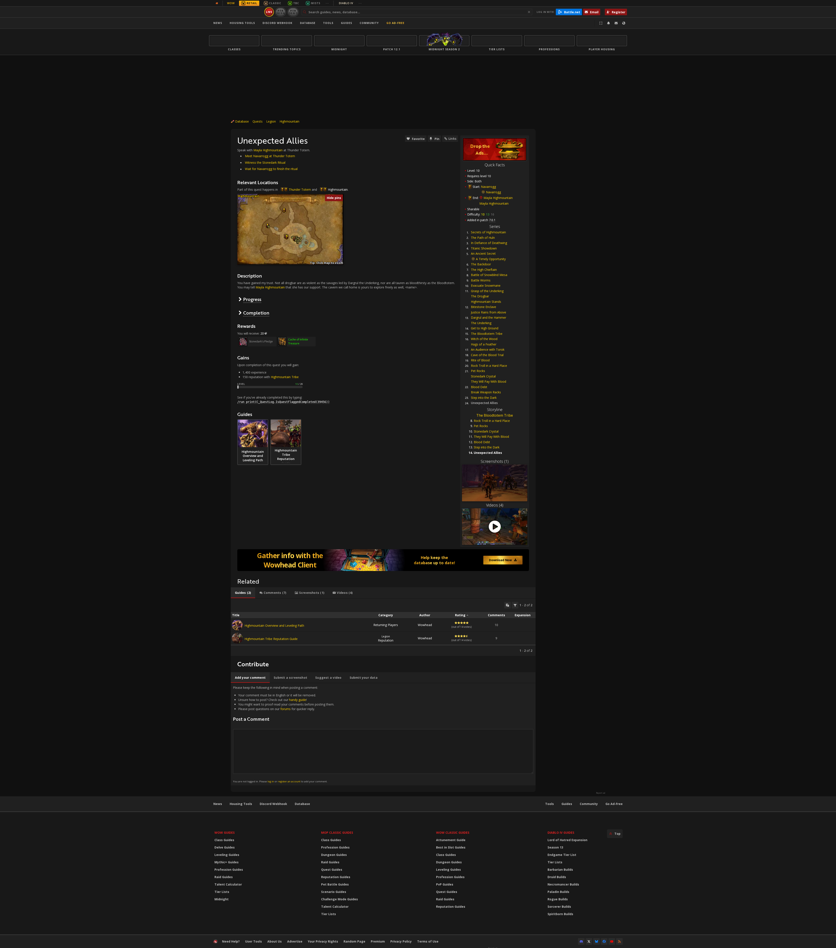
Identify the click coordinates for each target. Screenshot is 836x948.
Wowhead (425, 625)
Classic (275, 3)
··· (327, 3)
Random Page (354, 941)
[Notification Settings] (608, 23)
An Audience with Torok (487, 349)
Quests (258, 121)
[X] (589, 941)
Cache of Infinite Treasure (298, 341)
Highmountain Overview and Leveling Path (274, 625)
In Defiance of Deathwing (489, 243)
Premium (378, 941)
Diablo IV (350, 3)
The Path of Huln (483, 238)
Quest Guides (331, 869)
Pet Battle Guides (335, 884)
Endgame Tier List (562, 855)
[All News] (216, 3)
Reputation (385, 638)
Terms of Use (427, 941)
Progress (252, 299)
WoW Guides (224, 832)
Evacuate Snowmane (486, 285)
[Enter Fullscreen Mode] (601, 23)
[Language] (623, 23)
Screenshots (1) (495, 461)
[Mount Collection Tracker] (383, 560)
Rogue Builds (558, 899)
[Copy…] (507, 605)
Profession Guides (228, 869)
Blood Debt (479, 387)
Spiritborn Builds (560, 914)
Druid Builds (557, 877)
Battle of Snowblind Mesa (489, 275)
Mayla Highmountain (498, 198)
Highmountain (289, 121)
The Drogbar (480, 296)
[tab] (243, 592)
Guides (346, 23)
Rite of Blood (480, 360)
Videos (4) (494, 505)
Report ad (600, 793)
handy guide (297, 700)
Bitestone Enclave (483, 307)
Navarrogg (488, 187)
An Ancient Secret (483, 253)
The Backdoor (481, 264)
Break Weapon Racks (486, 392)
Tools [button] (328, 23)
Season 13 (555, 847)
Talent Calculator (228, 884)
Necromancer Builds (563, 884)
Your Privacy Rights (323, 941)
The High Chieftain (484, 270)
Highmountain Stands (486, 302)
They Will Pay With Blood (488, 381)
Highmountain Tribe (285, 377)
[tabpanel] (383, 627)
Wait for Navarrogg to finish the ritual (271, 169)
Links (452, 138)
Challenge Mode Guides (339, 899)
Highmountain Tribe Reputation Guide (271, 639)
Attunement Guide (450, 840)
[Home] (236, 12)
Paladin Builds (558, 892)
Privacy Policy (401, 941)
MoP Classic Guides (337, 832)
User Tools (253, 941)
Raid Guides (223, 877)
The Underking (481, 323)
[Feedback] (616, 23)
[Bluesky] (596, 941)
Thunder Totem (300, 189)
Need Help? (231, 941)
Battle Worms (480, 280)
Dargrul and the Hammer (488, 317)
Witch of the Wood (484, 339)
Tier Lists (221, 892)
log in (271, 781)
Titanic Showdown (484, 248)
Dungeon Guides (334, 855)
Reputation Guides (335, 877)
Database (307, 23)
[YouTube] (611, 941)
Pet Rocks (478, 371)
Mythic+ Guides (226, 862)
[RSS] (619, 941)
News (217, 23)
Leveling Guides (226, 855)
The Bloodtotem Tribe (486, 334)
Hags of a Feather (483, 344)
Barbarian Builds (560, 869)
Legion (271, 121)
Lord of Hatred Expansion (567, 840)
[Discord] (581, 941)
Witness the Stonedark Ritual (265, 162)
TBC (296, 3)
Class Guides (224, 840)
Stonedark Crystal (483, 376)
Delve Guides (224, 847)
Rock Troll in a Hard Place (489, 366)
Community (369, 23)
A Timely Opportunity (491, 259)
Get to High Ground (484, 328)
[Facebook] (604, 941)
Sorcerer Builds (559, 906)
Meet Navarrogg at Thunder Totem (270, 156)
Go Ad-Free (395, 23)
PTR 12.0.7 (293, 12)
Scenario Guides (333, 892)
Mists (315, 3)
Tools (549, 804)
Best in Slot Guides (450, 847)
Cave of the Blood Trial (487, 355)
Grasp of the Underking (487, 291)
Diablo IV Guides (561, 832)
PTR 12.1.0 (280, 12)
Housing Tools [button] (242, 23)
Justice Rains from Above (488, 312)
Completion (256, 312)
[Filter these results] (515, 605)
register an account (289, 781)
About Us (274, 941)
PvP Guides (444, 884)
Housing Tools (241, 804)
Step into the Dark (484, 398)
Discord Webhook (277, 23)
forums (285, 709)
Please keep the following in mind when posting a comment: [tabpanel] (283, 734)
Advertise (294, 941)
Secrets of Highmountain (488, 232)
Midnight (221, 899)
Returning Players (385, 625)
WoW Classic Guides (452, 832)
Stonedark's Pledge (261, 341)
